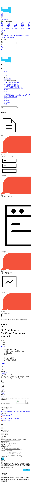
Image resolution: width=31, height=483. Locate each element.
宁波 (2, 26)
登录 (2, 47)
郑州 (22, 26)
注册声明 (3, 411)
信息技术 (12, 35)
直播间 (6, 19)
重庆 (29, 26)
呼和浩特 (15, 28)
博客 (2, 32)
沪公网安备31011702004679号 (10, 418)
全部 (2, 19)
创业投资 (18, 35)
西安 (8, 26)
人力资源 (6, 37)
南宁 (7, 28)
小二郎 (3, 363)
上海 (8, 23)
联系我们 (27, 411)
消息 (5, 98)
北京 (2, 23)
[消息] (1, 46)
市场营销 (6, 35)
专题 (2, 16)
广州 (15, 23)
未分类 (12, 37)
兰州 (2, 28)
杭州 (2, 25)
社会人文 (24, 35)
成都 (15, 25)
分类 (5, 93)
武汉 (8, 25)
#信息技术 (4, 373)
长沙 (15, 26)
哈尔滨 (22, 28)
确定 (18, 107)
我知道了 (3, 481)
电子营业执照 (6, 420)
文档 (2, 14)
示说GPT (7, 100)
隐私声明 (9, 411)
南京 (29, 23)
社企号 (3, 30)
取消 (6, 434)
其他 (29, 28)
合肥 (22, 25)
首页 (5, 71)
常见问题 (15, 411)
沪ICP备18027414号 (6, 415)
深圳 (22, 23)
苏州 (29, 25)
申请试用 (7, 102)
